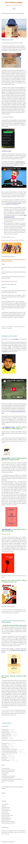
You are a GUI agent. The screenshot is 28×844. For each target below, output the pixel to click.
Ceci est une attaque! (6, 760)
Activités (3, 805)
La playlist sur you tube (6, 151)
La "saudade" (4, 774)
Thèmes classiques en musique (8, 823)
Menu (14, 8)
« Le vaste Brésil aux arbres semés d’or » (10, 752)
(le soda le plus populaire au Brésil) (14, 202)
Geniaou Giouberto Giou (6, 734)
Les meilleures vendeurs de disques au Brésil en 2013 (12, 779)
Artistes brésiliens (5, 807)
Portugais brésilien (5, 819)
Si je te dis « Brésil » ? (6, 748)
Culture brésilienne (18, 609)
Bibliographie (18, 611)
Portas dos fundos (20, 161)
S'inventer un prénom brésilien (8, 777)
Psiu (2, 782)
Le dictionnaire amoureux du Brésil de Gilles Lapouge (13, 621)
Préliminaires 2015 (7, 40)
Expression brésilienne (9, 713)
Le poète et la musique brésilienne (8, 776)
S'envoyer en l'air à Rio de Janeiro (8, 769)
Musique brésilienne (6, 818)
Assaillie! (3, 754)
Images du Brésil (5, 813)
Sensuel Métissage (5, 743)
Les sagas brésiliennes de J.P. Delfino (9, 751)
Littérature (10, 612)
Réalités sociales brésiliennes (7, 821)
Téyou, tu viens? (5, 738)
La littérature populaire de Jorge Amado (9, 749)
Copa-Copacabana (5, 730)
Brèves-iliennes (5, 809)
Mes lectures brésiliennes (7, 815)
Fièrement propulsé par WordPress (8, 841)
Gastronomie (4, 812)
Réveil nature (4, 744)
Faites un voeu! (5, 757)
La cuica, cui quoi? (5, 746)
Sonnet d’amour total (6, 732)
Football (6, 612)
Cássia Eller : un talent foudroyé (8, 780)
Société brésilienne (5, 714)
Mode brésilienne (5, 816)
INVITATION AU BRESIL (14, 3)
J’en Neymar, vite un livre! (9, 336)
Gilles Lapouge (17, 713)
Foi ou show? (4, 755)
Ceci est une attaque (6, 768)
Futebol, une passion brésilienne (8, 771)
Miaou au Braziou (5, 772)
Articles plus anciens (6, 723)
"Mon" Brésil (16, 326)
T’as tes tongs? (4, 758)
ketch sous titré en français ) (8, 166)
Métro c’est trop (5, 737)
